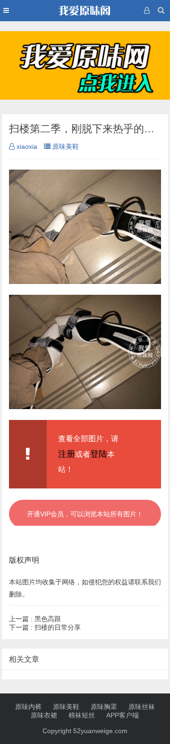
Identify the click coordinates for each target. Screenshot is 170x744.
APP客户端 (122, 715)
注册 (66, 454)
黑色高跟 (35, 619)
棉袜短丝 (81, 715)
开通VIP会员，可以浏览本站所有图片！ (85, 514)
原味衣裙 (44, 715)
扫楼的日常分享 (45, 627)
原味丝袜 (141, 706)
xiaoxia (27, 146)
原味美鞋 (65, 146)
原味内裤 (28, 706)
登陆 (98, 454)
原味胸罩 (104, 706)
